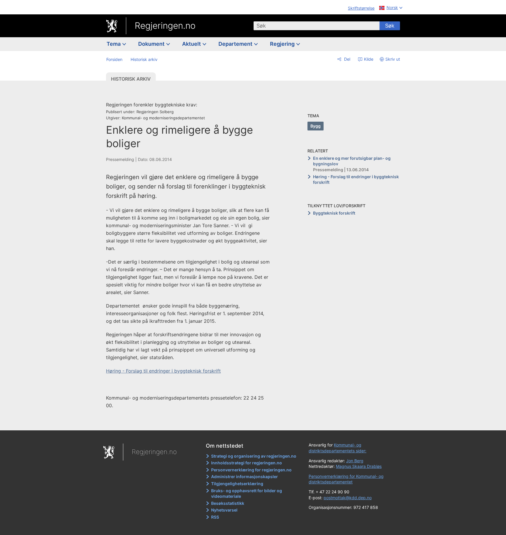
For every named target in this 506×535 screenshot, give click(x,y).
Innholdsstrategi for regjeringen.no (246, 462)
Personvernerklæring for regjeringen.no (251, 469)
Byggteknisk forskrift (334, 212)
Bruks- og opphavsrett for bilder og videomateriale (246, 493)
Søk (389, 26)
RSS (215, 516)
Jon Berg (354, 460)
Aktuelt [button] (192, 44)
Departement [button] (236, 44)
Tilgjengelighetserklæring (237, 483)
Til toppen (191, 422)
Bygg (315, 125)
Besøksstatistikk (227, 503)
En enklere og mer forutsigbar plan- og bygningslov (352, 161)
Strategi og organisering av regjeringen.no (253, 456)
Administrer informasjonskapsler (244, 476)
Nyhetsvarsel (224, 509)
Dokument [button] (152, 44)
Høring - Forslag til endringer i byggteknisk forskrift (163, 371)
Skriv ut (392, 59)
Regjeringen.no (165, 25)
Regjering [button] (283, 44)
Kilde (368, 59)
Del (346, 59)
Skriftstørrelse (361, 8)
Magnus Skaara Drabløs (359, 466)
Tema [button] (114, 44)
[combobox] (317, 25)
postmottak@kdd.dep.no (348, 497)
